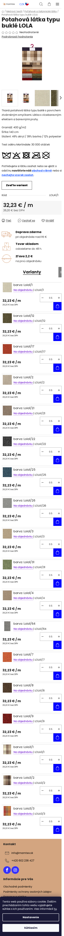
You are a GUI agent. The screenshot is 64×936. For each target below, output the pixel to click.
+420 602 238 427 (22, 860)
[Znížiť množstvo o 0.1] (42, 298)
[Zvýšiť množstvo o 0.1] (58, 298)
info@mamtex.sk (22, 853)
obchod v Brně (42, 170)
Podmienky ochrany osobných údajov (27, 892)
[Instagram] (15, 870)
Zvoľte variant (17, 185)
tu (55, 909)
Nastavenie (31, 917)
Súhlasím (30, 928)
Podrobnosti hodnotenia (17, 37)
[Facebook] (7, 870)
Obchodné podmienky (17, 887)
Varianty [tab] (32, 272)
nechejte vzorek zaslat (17, 175)
